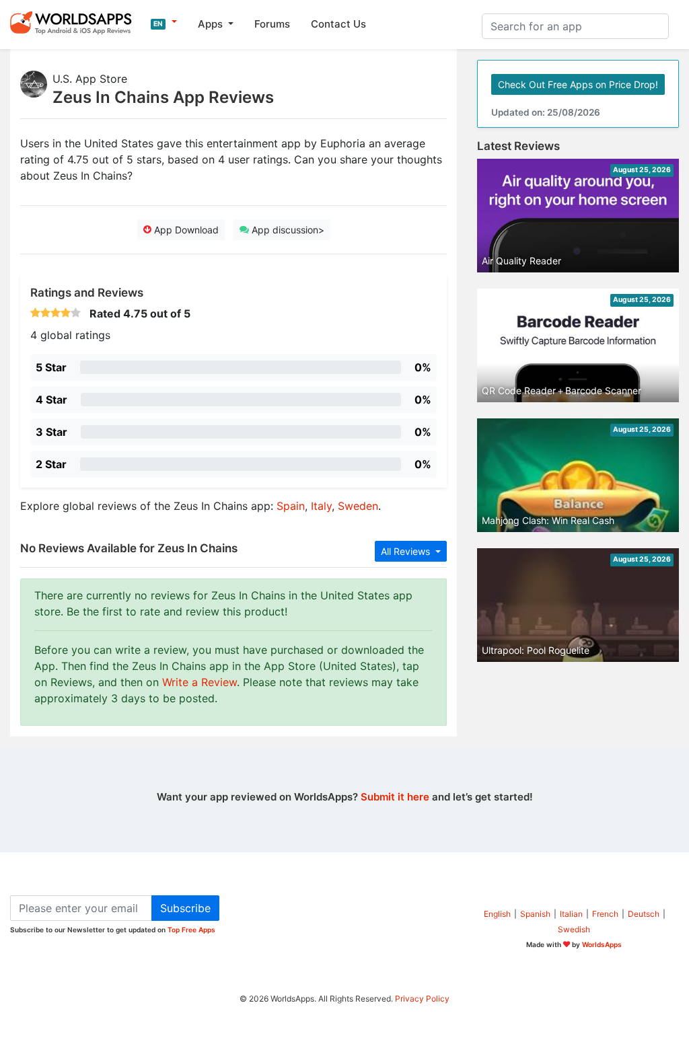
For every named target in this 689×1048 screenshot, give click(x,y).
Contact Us (338, 23)
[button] (164, 22)
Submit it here (395, 796)
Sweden (358, 506)
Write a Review (199, 682)
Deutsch (643, 914)
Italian (571, 914)
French (605, 914)
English (497, 914)
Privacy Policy (422, 999)
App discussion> (286, 229)
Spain (291, 506)
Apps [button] (211, 23)
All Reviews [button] (407, 551)
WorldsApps (602, 944)
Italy (321, 506)
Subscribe (185, 908)
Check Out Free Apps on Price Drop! (578, 84)
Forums (272, 23)
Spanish (535, 914)
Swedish (574, 929)
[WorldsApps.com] (75, 22)
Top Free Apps (191, 930)
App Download (185, 229)
